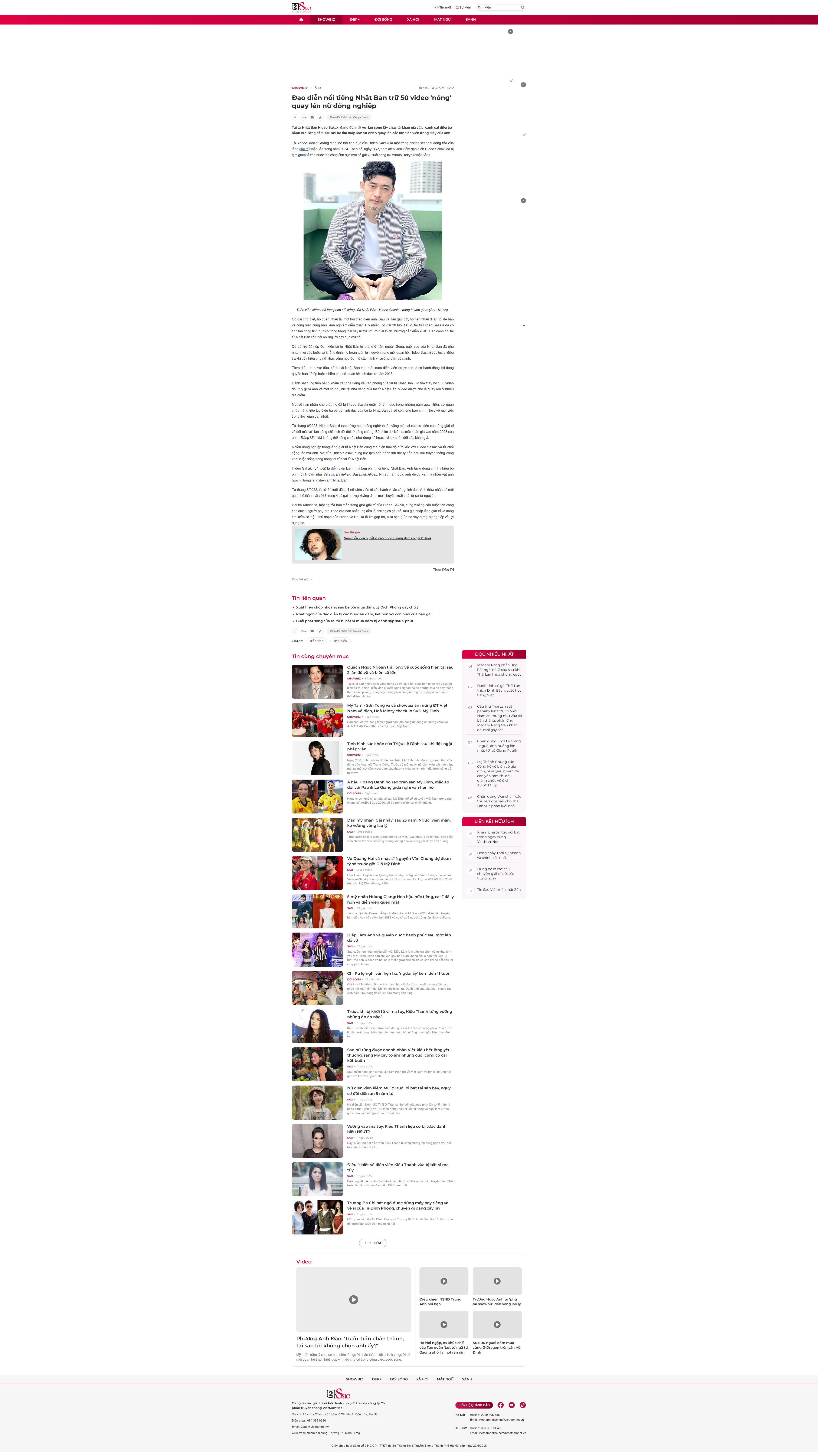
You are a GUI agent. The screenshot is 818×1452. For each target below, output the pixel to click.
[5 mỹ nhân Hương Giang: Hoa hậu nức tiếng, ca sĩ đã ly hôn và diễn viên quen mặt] (317, 911)
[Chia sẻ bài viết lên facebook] (295, 117)
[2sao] (301, 20)
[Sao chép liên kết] (320, 117)
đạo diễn (340, 641)
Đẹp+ (355, 19)
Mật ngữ (442, 19)
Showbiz (326, 19)
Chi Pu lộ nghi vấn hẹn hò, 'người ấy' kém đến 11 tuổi (398, 973)
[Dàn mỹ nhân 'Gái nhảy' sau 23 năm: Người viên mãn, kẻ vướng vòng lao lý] (317, 835)
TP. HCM (461, 1428)
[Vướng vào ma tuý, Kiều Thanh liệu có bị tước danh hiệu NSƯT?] (317, 1141)
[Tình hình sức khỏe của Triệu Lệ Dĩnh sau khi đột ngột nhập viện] (317, 758)
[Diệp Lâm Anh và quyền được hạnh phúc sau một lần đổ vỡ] (317, 950)
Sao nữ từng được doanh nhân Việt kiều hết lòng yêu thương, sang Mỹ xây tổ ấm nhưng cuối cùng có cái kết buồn (399, 1055)
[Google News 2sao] (349, 117)
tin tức (501, 832)
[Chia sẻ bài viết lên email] (312, 117)
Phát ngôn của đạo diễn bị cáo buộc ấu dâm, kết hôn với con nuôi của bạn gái (364, 614)
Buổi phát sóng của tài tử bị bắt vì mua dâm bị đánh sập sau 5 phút (354, 621)
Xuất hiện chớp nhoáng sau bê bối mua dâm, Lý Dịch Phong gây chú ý (357, 607)
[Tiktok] (522, 1405)
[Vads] (510, 80)
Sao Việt (490, 890)
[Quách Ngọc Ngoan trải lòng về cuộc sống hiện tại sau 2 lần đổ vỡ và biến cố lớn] (317, 682)
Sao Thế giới (352, 532)
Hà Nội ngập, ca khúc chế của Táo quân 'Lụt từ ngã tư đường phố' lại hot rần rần (443, 1347)
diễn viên (338, 468)
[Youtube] (511, 1405)
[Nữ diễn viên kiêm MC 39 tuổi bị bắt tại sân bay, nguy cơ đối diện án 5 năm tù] (317, 1103)
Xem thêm (373, 1243)
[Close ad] (510, 31)
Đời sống (383, 19)
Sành (471, 19)
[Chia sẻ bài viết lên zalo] (303, 117)
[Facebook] (500, 1405)
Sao (318, 88)
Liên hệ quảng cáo (474, 1405)
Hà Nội (460, 1414)
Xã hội (413, 19)
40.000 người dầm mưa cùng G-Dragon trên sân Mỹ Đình (497, 1347)
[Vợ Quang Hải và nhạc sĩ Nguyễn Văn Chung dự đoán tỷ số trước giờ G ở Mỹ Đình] (317, 873)
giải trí (303, 149)
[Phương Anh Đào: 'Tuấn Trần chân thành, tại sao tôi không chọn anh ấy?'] (353, 1299)
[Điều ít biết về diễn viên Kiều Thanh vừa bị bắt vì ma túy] (317, 1179)
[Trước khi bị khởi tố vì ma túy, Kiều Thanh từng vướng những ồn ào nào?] (317, 1026)
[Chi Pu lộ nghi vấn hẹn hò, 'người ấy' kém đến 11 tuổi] (317, 988)
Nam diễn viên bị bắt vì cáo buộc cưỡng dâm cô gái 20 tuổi (387, 538)
